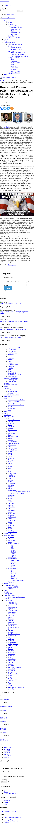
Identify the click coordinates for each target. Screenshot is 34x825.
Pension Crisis (12, 652)
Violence (10, 680)
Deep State (11, 354)
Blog (5, 21)
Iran (9, 465)
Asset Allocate (12, 351)
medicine (10, 480)
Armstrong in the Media (11, 378)
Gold (12, 59)
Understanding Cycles (14, 374)
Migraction (11, 485)
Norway (10, 497)
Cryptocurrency (12, 624)
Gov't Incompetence (14, 634)
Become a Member (5, 811)
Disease (10, 438)
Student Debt (11, 669)
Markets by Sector (9, 535)
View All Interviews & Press (19, 56)
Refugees (14, 450)
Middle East (11, 483)
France (10, 451)
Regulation (11, 366)
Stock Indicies (12, 568)
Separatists (11, 665)
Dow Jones (14, 572)
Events (6, 39)
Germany (14, 34)
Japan (9, 471)
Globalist (10, 632)
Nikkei (13, 575)
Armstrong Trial (12, 380)
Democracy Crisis (13, 436)
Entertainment (15, 29)
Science (10, 512)
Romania (10, 505)
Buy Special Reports (14, 73)
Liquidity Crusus (13, 644)
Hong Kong (7, 411)
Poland (10, 498)
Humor (6, 413)
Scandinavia (11, 510)
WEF (9, 684)
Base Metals (15, 560)
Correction (11, 620)
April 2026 (7, 754)
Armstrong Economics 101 (12, 348)
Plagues (6, 583)
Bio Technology (12, 604)
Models (10, 46)
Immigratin (11, 639)
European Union (16, 32)
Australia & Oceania (14, 420)
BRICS (10, 605)
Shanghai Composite (17, 580)
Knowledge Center (9, 42)
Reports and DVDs (13, 587)
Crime (9, 435)
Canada (10, 425)
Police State (11, 654)
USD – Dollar (15, 63)
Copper (13, 562)
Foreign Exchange (13, 543)
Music (9, 361)
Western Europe (12, 532)
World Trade (11, 689)
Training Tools (12, 373)
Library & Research (13, 58)
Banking (6, 383)
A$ (12, 545)
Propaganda (11, 660)
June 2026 (7, 751)
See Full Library (16, 71)
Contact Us (7, 5)
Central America (12, 430)
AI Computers (12, 349)
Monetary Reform (13, 645)
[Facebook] (1, 108)
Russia (10, 508)
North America (12, 490)
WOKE (10, 685)
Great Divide (8, 396)
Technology (11, 582)
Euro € (13, 548)
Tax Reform (15, 68)
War (9, 682)
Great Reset (11, 455)
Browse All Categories (14, 37)
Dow (12, 64)
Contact (6, 802)
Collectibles (11, 433)
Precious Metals (12, 558)
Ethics (13, 31)
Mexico (10, 481)
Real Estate (11, 567)
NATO (10, 647)
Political (13, 69)
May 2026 (7, 752)
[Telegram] (8, 108)
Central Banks (12, 612)
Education (11, 625)
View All (6, 757)
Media (9, 478)
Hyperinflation (12, 408)
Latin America (12, 473)
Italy (9, 470)
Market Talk (11, 36)
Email (6, 285)
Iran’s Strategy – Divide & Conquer (10, 337)
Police (9, 500)
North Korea (11, 495)
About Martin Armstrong (15, 44)
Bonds (9, 538)
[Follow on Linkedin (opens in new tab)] (1, 9)
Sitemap (6, 822)
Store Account (11, 77)
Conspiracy (11, 619)
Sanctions (10, 664)
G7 (8, 629)
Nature (10, 488)
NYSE (13, 577)
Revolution (11, 503)
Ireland (10, 466)
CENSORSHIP (12, 610)
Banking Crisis (12, 602)
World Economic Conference (16, 597)
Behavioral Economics (10, 385)
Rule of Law (11, 507)
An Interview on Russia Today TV (10, 304)
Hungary (10, 460)
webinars (6, 599)
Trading (10, 371)
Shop (5, 41)
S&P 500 (14, 578)
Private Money (12, 659)
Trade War (11, 525)
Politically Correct (13, 364)
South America (12, 513)
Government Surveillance (11, 395)
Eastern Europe (12, 441)
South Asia (11, 515)
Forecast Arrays (12, 391)
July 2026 (7, 749)
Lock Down (11, 475)
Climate (10, 617)
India (9, 461)
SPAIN (10, 518)
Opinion (10, 363)
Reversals (10, 393)
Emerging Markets (16, 27)
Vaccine (10, 530)
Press (9, 657)
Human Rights (12, 635)
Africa (9, 418)
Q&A (5, 590)
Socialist (10, 368)
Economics (11, 24)
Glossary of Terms (16, 49)
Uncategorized (7, 81)
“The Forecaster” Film (18, 52)
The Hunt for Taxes (13, 674)
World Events (8, 600)
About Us (7, 4)
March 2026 (7, 756)
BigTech (10, 421)
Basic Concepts (16, 47)
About (6, 74)
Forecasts (6, 388)
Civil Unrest (11, 614)
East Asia (10, 440)
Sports (9, 369)
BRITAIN (11, 423)
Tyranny (10, 677)
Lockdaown (11, 476)
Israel (9, 468)
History (13, 66)
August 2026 (8, 747)
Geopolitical (11, 630)
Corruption (11, 622)
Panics (9, 410)
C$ (12, 547)
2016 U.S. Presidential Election (20, 492)
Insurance (10, 463)
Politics (10, 22)
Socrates (10, 588)
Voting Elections (12, 376)
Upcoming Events (9, 595)
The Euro (14, 61)
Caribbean (11, 426)
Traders (10, 675)
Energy (10, 542)
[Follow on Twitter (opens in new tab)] (4, 9)
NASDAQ (14, 573)
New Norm (11, 650)
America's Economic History (16, 400)
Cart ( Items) (10, 14)
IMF (9, 637)
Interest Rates (12, 557)
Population (11, 655)
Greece (10, 456)
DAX (13, 570)
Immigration (7, 415)
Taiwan (10, 522)
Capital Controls (12, 607)
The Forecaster (12, 381)
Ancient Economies (13, 401)
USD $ (13, 552)
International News (13, 26)
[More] (12, 108)
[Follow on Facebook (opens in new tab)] (2, 9)
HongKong (11, 458)
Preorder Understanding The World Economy (13, 329)
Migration (10, 486)
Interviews (11, 51)
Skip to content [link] (4, 1)
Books (6, 386)
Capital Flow (11, 609)
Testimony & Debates (17, 54)
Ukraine (10, 528)
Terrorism (10, 672)
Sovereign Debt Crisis (14, 667)
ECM (9, 356)
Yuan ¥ (13, 555)
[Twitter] (5, 108)
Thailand (10, 523)
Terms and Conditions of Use (12, 817)
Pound (13, 550)
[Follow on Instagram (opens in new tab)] (5, 9)
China (9, 431)
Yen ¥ (13, 553)
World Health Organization (16, 687)
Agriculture (11, 537)
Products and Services (10, 585)
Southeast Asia (12, 517)
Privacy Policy (8, 819)
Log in (14, 811)
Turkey (10, 527)
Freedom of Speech (13, 627)
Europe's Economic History (16, 405)
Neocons (10, 649)
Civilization (11, 615)
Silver (13, 565)
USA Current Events (17, 493)
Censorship (11, 428)
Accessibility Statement (11, 821)
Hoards (10, 406)
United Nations (12, 679)
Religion (10, 662)
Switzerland (11, 520)
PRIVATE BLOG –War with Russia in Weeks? (14, 321)
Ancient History (12, 403)
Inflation (10, 359)
